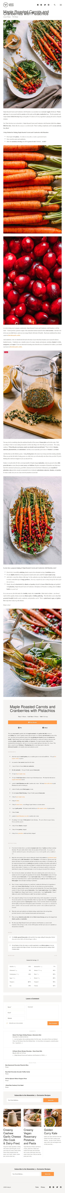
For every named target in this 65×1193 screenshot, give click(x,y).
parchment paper (52, 857)
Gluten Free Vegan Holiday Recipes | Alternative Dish (27, 1036)
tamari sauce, (19, 804)
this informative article (14, 335)
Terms (37, 1187)
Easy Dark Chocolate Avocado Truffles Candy (17, 1073)
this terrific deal (48, 783)
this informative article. (16, 347)
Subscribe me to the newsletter (16, 1023)
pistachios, (20, 833)
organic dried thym (16, 779)
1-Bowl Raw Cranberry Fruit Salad (14, 1086)
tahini (17, 800)
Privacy (43, 1187)
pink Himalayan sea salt (22, 816)
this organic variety (42, 808)
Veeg (8, 4)
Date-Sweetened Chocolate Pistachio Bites (16, 1066)
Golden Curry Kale (50, 1131)
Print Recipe (15, 17)
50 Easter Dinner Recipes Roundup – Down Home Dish (27, 1052)
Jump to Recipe (7, 17)
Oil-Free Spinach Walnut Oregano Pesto (16, 1079)
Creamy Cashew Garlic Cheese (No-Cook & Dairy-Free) (12, 1136)
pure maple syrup (20, 774)
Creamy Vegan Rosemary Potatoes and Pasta (30, 1136)
